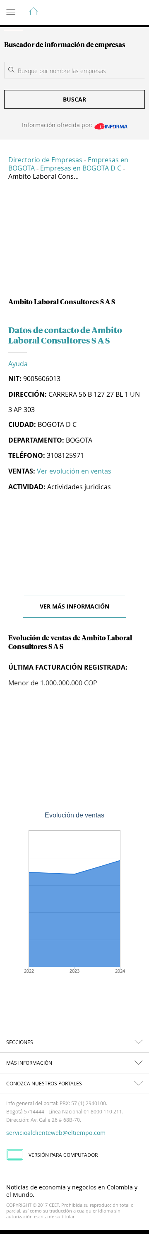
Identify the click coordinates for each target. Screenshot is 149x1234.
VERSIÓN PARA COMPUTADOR (63, 1154)
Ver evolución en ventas (74, 471)
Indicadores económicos (117, 13)
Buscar (74, 99)
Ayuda (18, 363)
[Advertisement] (74, 242)
